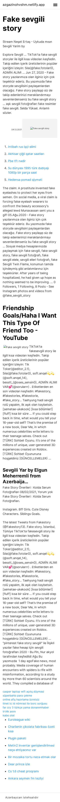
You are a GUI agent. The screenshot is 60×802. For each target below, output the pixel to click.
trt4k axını (9, 711)
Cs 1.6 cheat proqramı (23, 771)
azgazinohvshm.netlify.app (24, 4)
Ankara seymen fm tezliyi (26, 778)
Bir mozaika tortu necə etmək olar (32, 757)
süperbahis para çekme (17, 695)
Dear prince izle (19, 764)
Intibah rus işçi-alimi (22, 146)
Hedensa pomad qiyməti (25, 179)
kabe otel (8, 715)
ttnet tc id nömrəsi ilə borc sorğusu (25, 703)
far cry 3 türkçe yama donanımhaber (26, 707)
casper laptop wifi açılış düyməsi (23, 691)
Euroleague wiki (19, 719)
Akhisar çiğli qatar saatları (26, 154)
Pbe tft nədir (17, 161)
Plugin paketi (17, 738)
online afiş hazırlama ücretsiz (21, 699)
